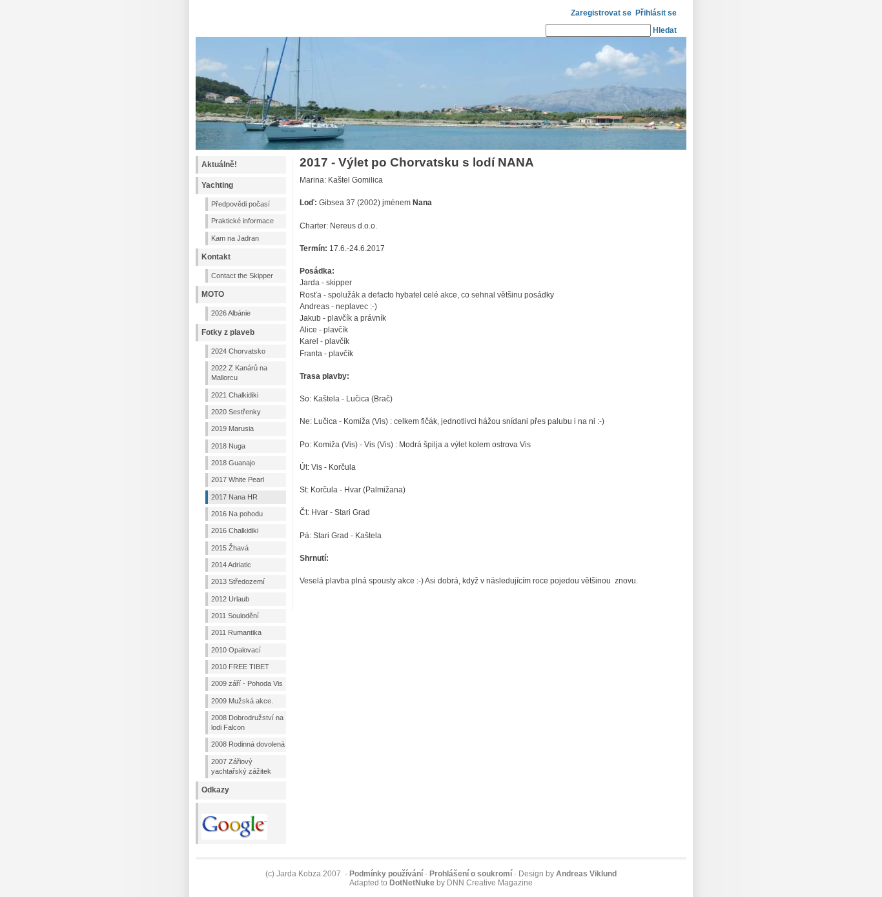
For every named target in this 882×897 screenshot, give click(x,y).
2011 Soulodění (235, 616)
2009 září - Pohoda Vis (247, 683)
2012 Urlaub (230, 599)
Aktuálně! (219, 164)
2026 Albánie (231, 313)
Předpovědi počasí (240, 204)
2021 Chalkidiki (234, 395)
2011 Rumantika (236, 632)
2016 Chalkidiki (234, 530)
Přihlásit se (656, 12)
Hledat (665, 30)
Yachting (217, 185)
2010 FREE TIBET (240, 666)
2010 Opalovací (236, 650)
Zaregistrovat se (601, 12)
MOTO (212, 294)
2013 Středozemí (238, 581)
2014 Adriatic (231, 565)
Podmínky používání (386, 873)
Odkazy (215, 789)
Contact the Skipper (242, 275)
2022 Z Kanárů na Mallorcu (239, 372)
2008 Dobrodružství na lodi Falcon (247, 722)
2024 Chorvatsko (238, 351)
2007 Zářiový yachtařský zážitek (241, 766)
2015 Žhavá (230, 548)
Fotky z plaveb (227, 332)
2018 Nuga (228, 446)
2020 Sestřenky (236, 412)
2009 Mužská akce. (242, 701)
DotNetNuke (412, 882)
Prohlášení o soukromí (470, 873)
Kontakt (216, 256)
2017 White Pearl (237, 479)
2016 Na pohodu (237, 514)
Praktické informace (242, 221)
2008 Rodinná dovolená (248, 744)
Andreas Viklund (586, 873)
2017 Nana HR (234, 497)
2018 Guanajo (233, 463)
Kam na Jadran (235, 238)
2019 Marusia (232, 428)
